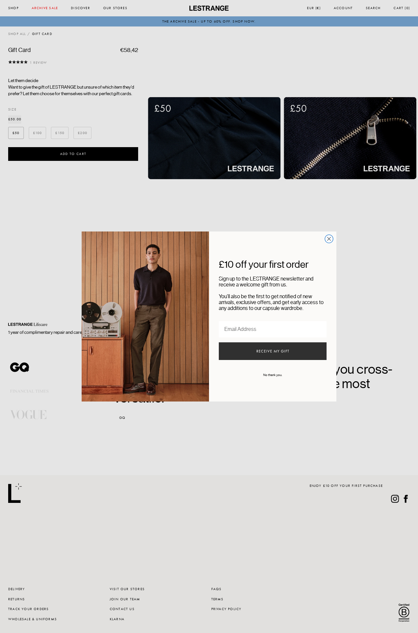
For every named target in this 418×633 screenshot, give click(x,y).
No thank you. (272, 375)
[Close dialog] (329, 239)
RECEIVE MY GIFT (272, 351)
